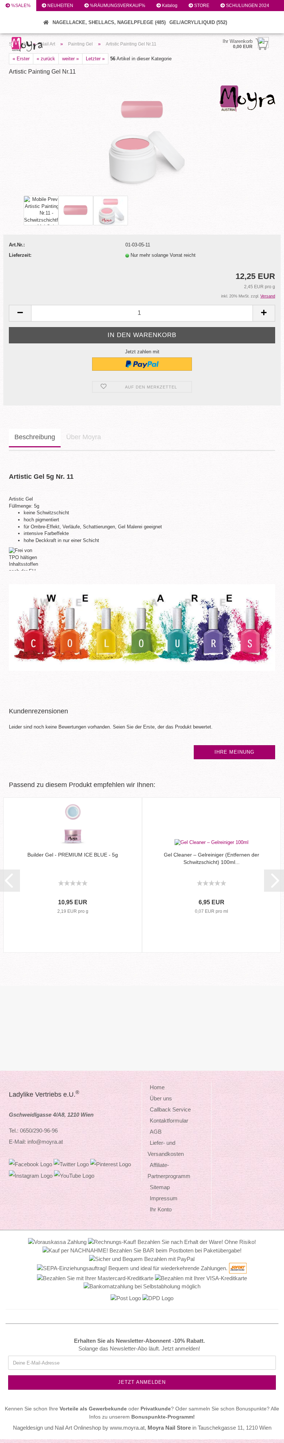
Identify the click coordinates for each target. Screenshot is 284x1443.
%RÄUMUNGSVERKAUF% (117, 5)
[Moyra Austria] (39, 44)
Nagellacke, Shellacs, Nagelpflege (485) (109, 22)
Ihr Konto (161, 1209)
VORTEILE (21, 16)
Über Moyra (83, 437)
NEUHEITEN (59, 5)
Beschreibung (34, 437)
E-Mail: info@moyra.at (36, 1141)
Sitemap (160, 1187)
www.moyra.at (127, 1427)
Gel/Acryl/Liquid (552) (198, 22)
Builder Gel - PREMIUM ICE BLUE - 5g (72, 855)
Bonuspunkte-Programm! (163, 1417)
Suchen (18, 27)
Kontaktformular (169, 1120)
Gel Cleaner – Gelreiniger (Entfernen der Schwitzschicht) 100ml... (211, 858)
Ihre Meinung (234, 752)
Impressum (164, 1198)
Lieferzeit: (20, 255)
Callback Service (170, 1109)
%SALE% (20, 5)
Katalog (169, 5)
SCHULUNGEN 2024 (247, 5)
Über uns (161, 1098)
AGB (156, 1131)
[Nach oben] (264, 1432)
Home (157, 1087)
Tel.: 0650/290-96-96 (33, 1130)
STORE (201, 5)
